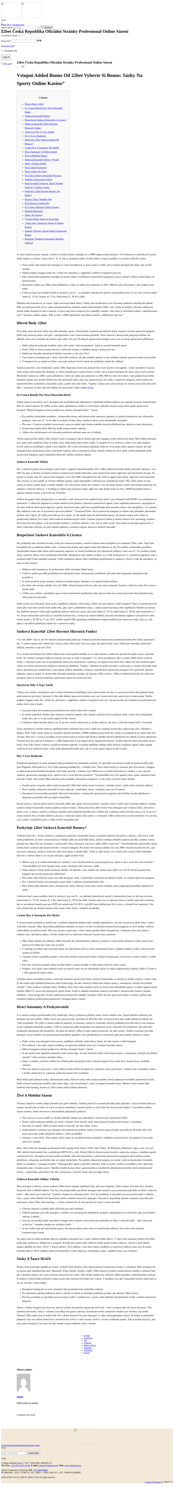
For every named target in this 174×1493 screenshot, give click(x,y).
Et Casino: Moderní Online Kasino (42, 207)
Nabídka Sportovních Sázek (38, 179)
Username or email (10, 35)
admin (20, 1396)
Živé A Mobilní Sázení (36, 155)
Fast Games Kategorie (36, 167)
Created (148, 1482)
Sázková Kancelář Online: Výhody (42, 159)
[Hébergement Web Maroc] (168, 1482)
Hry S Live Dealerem (35, 135)
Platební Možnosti (34, 211)
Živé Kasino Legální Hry (37, 203)
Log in (6, 57)
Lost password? (8, 46)
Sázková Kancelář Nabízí (37, 116)
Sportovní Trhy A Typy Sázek (39, 132)
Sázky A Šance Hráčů (35, 163)
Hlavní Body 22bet (34, 104)
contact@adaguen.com (48, 1465)
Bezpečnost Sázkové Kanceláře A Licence (45, 120)
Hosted (157, 1482)
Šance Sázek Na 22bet (36, 171)
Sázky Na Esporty (34, 215)
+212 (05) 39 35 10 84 (20, 1465)
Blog (9, 25)
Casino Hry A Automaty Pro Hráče (42, 147)
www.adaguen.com (72, 1465)
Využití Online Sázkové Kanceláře (42, 219)
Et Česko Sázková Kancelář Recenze (43, 175)
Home (3, 25)
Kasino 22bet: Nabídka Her (38, 199)
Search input (6, 27)
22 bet (90, 387)
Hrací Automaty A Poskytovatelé (41, 151)
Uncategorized (18, 25)
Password (6, 41)
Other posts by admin (27, 1402)
